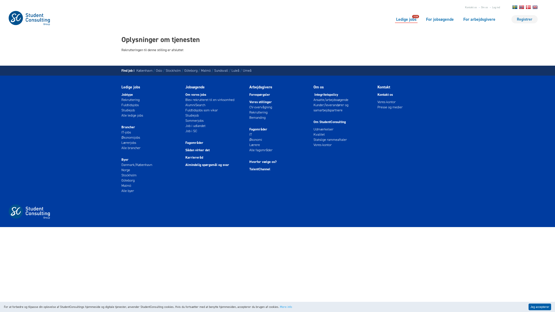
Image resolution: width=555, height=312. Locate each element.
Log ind (496, 7)
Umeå (247, 70)
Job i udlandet (195, 126)
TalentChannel (259, 169)
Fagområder (194, 142)
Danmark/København (136, 164)
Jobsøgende (195, 87)
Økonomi (255, 139)
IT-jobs (126, 132)
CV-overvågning (260, 107)
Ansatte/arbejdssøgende (330, 100)
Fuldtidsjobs (130, 105)
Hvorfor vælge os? (263, 161)
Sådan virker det (197, 150)
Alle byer (127, 190)
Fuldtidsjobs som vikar (201, 110)
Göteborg (191, 70)
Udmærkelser (323, 129)
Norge (125, 170)
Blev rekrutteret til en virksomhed (209, 100)
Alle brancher (130, 148)
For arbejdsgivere (479, 19)
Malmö (206, 70)
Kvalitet (319, 134)
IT (250, 134)
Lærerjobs (128, 142)
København (144, 70)
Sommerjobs (194, 120)
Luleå (235, 70)
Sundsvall (221, 70)
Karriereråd (194, 157)
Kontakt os (471, 7)
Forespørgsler (259, 94)
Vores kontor (322, 145)
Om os (484, 7)
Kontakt (383, 87)
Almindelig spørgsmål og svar (207, 164)
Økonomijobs (130, 137)
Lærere (254, 145)
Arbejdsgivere (260, 87)
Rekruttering (130, 100)
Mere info (286, 307)
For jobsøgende (440, 19)
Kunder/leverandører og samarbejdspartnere (330, 107)
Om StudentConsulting (329, 122)
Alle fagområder (261, 150)
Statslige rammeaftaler (330, 139)
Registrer (524, 19)
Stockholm (173, 70)
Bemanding (257, 117)
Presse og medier (390, 107)
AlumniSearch (195, 105)
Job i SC (191, 131)
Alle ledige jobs (132, 115)
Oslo (159, 70)
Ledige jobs (406, 19)
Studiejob (128, 110)
